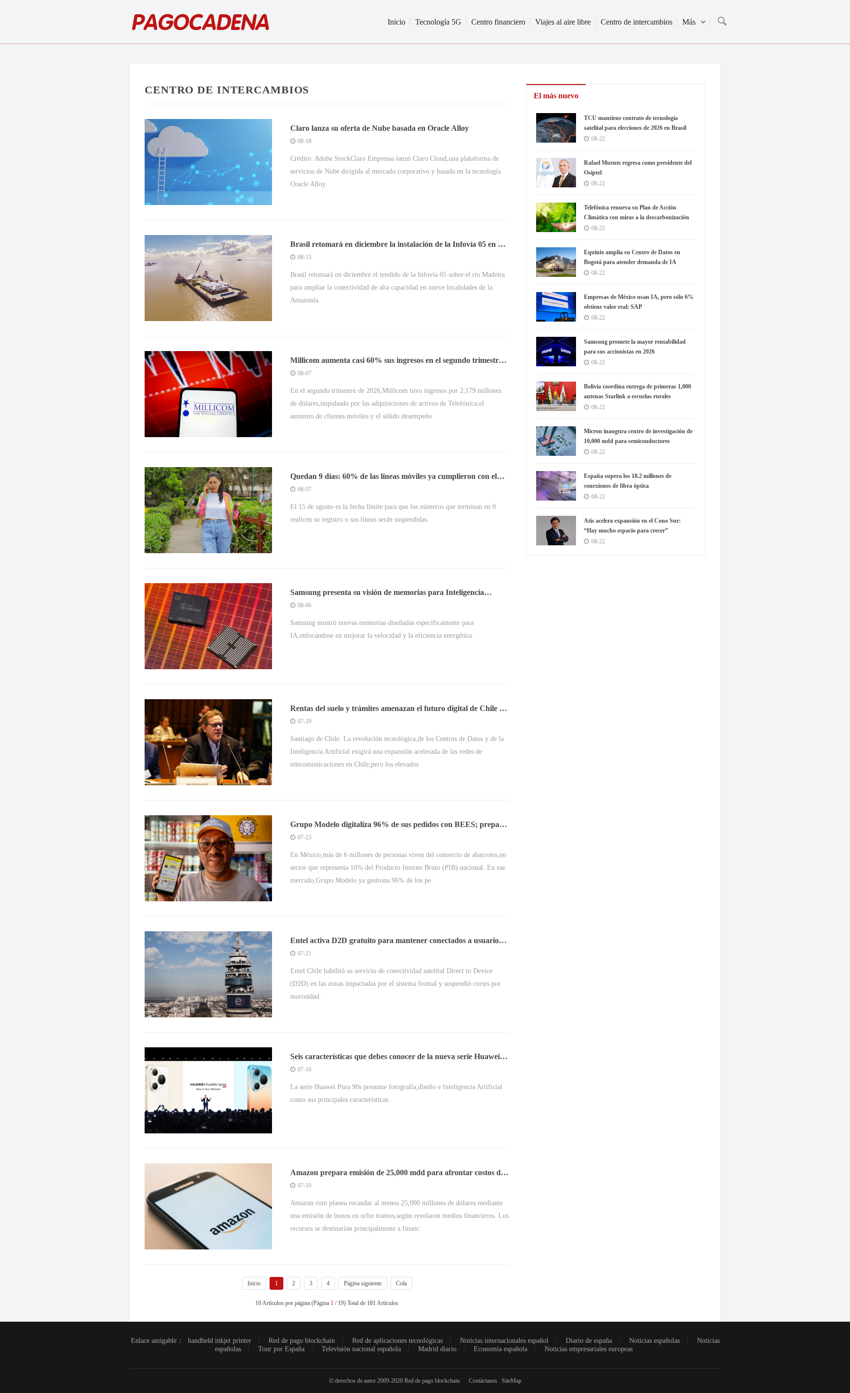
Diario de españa (589, 1340)
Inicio (396, 22)
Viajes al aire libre (563, 22)
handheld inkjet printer (219, 1340)
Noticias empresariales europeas (589, 1349)
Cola (401, 1283)
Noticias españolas (654, 1340)
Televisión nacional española (361, 1349)
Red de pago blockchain (302, 1340)
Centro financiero (498, 22)
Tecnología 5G (438, 22)
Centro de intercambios (636, 22)
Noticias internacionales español (504, 1340)
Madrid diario (437, 1349)
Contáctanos (483, 1380)
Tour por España (281, 1349)
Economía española (500, 1349)
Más (689, 22)
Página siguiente (363, 1283)
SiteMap (511, 1380)
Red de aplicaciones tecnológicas (397, 1340)
